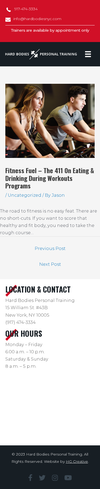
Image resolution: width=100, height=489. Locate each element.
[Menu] (88, 54)
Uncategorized (24, 195)
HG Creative (77, 461)
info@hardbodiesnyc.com (37, 18)
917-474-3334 (26, 8)
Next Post (50, 264)
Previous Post (50, 248)
